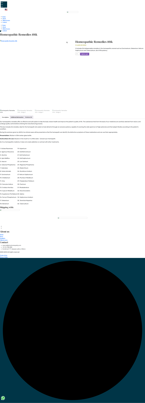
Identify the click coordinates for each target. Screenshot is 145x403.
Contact (4, 22)
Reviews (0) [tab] (28, 117)
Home (4, 17)
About (4, 18)
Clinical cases (6, 20)
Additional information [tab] (17, 117)
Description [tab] (5, 117)
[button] (67, 42)
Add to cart (84, 54)
